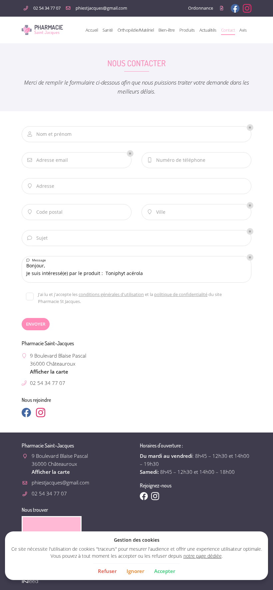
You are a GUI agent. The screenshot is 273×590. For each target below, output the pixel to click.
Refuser (107, 571)
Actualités (207, 30)
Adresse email (47, 160)
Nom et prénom (50, 134)
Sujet (37, 238)
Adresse (41, 186)
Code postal (45, 212)
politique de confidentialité (180, 294)
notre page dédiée (202, 556)
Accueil (92, 30)
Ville (157, 212)
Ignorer (135, 571)
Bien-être (166, 30)
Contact (228, 30)
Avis (242, 30)
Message (36, 260)
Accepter (164, 571)
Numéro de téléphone (177, 160)
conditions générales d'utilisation (111, 294)
